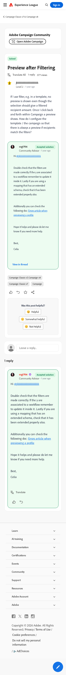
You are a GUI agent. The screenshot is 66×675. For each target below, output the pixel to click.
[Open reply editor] (33, 347)
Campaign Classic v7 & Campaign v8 (22, 16)
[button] (19, 75)
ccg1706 (23, 146)
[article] (33, 438)
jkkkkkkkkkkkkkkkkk (27, 82)
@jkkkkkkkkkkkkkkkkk (28, 156)
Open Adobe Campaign (30, 41)
